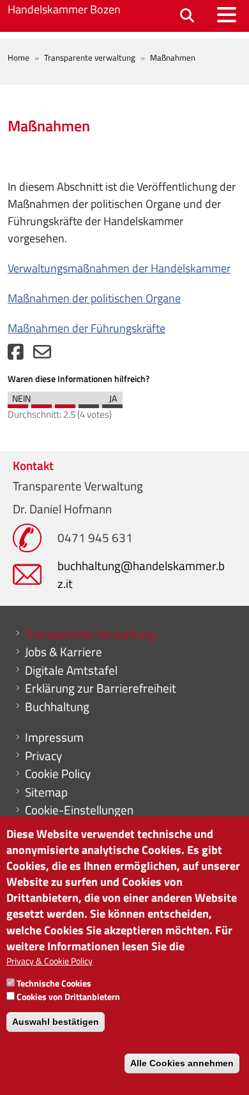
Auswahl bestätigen (55, 1022)
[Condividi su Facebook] (16, 355)
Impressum (54, 737)
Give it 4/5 (89, 403)
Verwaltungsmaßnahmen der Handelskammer (119, 268)
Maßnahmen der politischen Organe (94, 298)
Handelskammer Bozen (64, 9)
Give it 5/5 (112, 403)
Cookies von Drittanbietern (68, 996)
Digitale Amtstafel (71, 670)
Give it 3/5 (65, 403)
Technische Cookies (54, 983)
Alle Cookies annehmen (182, 1063)
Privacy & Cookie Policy (49, 960)
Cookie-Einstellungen (79, 810)
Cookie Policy (58, 774)
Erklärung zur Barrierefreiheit (100, 688)
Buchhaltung (57, 707)
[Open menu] (226, 14)
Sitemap (46, 792)
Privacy (43, 756)
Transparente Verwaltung (90, 634)
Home (18, 57)
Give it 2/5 (41, 403)
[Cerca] (187, 16)
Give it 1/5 (18, 403)
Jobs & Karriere (63, 652)
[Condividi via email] (42, 355)
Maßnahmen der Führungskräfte (86, 328)
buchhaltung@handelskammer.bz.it (141, 574)
